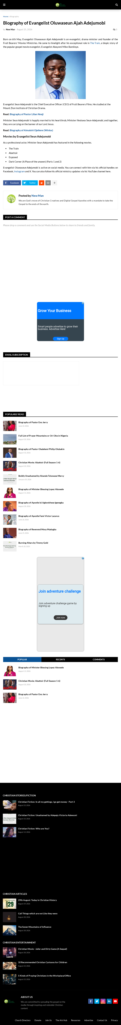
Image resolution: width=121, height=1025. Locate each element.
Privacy (114, 1020)
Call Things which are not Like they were (37, 913)
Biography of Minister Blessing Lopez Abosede (41, 489)
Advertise (88, 1020)
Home (5, 16)
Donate (38, 1020)
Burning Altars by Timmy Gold (33, 542)
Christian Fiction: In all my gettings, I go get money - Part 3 (46, 801)
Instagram (19, 171)
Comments (99, 659)
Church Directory (23, 1020)
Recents (60, 659)
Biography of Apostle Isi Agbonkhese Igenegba (40, 502)
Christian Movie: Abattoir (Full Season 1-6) (39, 462)
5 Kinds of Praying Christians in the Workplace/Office (44, 975)
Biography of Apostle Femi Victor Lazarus (38, 516)
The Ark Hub (61, 1020)
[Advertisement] (60, 398)
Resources (75, 1020)
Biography (14, 16)
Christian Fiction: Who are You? (33, 828)
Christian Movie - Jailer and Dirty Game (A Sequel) (42, 949)
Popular (22, 659)
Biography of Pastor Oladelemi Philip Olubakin (41, 449)
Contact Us (102, 1020)
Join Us (48, 1020)
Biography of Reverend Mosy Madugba (37, 529)
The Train (95, 43)
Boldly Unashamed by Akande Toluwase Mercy (41, 475)
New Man (38, 195)
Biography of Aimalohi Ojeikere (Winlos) (31, 130)
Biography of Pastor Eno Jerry (33, 422)
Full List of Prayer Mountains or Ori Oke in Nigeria (43, 435)
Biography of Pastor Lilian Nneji (26, 114)
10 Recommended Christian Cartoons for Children (42, 962)
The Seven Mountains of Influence (34, 926)
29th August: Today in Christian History (37, 900)
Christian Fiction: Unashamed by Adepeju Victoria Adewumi (47, 815)
